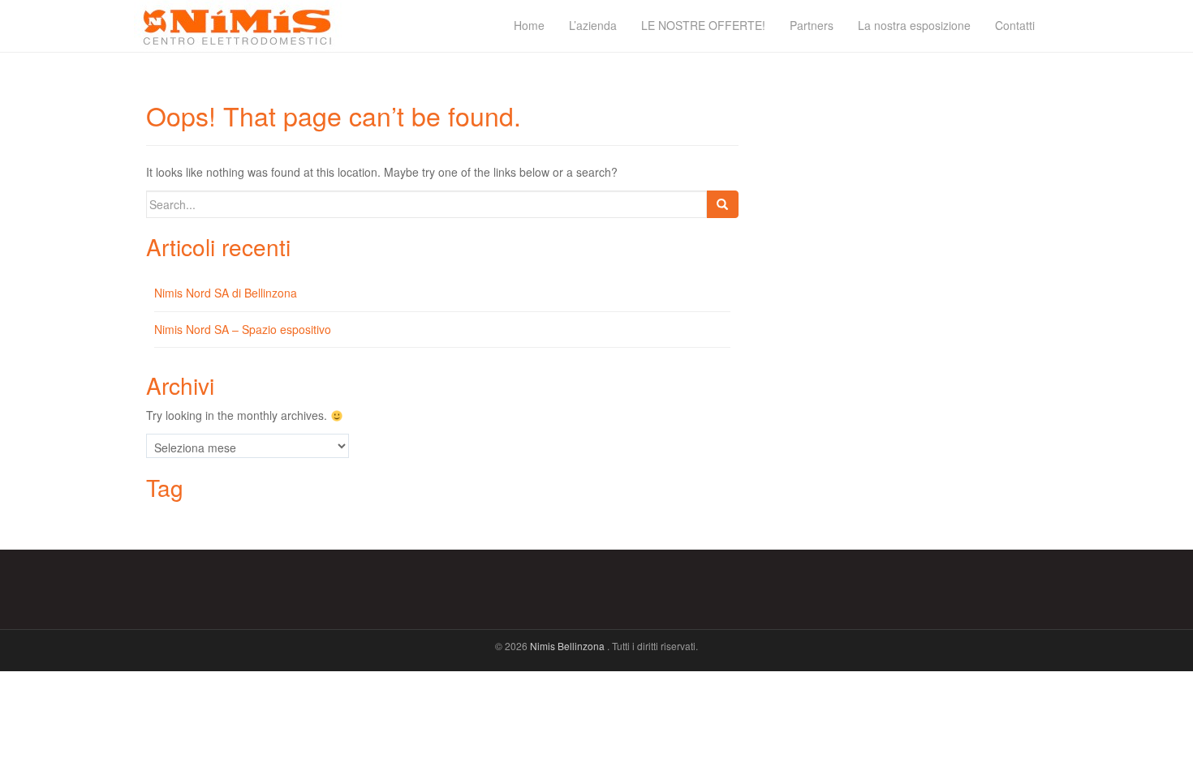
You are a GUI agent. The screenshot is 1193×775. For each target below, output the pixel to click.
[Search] (722, 204)
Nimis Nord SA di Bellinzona (225, 293)
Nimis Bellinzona (568, 646)
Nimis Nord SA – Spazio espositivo (242, 329)
